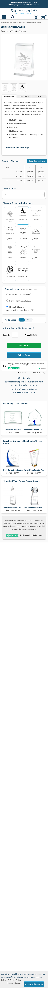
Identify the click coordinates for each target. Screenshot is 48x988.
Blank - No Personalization (20, 301)
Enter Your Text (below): (19, 294)
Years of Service (10, 276)
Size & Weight (24, 96)
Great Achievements (10, 239)
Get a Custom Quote (37, 161)
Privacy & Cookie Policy (11, 980)
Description (9, 96)
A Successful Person (10, 220)
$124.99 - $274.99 (34, 508)
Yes (28, 320)
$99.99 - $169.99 (13, 509)
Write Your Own (23, 276)
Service (10, 257)
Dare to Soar (23, 219)
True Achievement (36, 258)
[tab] (9, 96)
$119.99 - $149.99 (34, 431)
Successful (23, 257)
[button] (4, 18)
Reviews (36, 535)
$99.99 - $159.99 (34, 471)
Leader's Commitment (36, 239)
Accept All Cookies (34, 984)
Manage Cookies (14, 983)
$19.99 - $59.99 (13, 431)
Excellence (36, 219)
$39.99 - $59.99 (13, 471)
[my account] (36, 18)
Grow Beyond (23, 238)
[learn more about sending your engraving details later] (32, 310)
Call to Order (24, 355)
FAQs (39, 96)
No (22, 320)
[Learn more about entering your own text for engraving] (30, 295)
